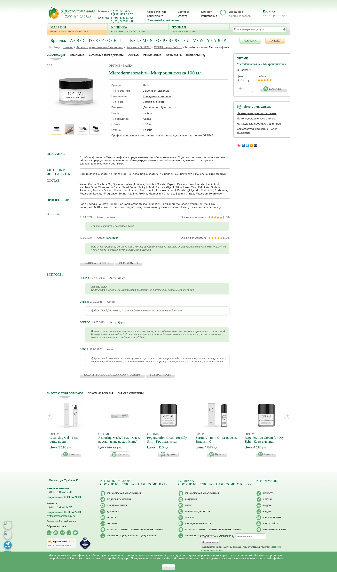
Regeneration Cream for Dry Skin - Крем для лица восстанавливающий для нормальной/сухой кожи (264, 443)
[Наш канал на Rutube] (69, 532)
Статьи (267, 499)
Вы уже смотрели (131, 393)
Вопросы (195, 55)
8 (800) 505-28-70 (122, 11)
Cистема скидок (117, 505)
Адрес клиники (156, 11)
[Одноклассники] (251, 144)
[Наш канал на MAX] (75, 532)
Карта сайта (270, 523)
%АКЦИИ (250, 40)
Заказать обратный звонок (163, 20)
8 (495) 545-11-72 (121, 17)
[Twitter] (247, 144)
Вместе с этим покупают (65, 393)
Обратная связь (57, 526)
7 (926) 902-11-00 (121, 21)
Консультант (155, 15)
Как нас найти (272, 517)
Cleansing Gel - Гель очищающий (64, 439)
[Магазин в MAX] (8, 535)
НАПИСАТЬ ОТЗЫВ (97, 263)
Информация (56, 55)
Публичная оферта (274, 529)
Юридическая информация (124, 493)
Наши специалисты (197, 511)
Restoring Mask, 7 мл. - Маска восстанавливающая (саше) (119, 439)
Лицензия (191, 499)
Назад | (57, 47)
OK (168, 566)
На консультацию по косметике (257, 113)
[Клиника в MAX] (8, 525)
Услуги (189, 517)
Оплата (182, 15)
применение (152, 55)
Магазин (69, 29)
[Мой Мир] (256, 144)
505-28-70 (59, 492)
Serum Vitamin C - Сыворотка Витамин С (217, 439)
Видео (267, 505)
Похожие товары (100, 393)
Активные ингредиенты (106, 55)
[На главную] (72, 12)
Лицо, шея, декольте (156, 90)
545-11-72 (59, 507)
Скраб (147, 118)
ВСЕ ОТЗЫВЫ (128, 263)
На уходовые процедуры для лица (259, 123)
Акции (267, 511)
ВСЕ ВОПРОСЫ (160, 374)
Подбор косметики (119, 499)
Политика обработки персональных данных (135, 529)
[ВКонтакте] (243, 144)
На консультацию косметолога (256, 118)
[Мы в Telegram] (62, 532)
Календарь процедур (198, 523)
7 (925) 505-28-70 (122, 14)
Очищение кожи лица (157, 96)
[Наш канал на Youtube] (55, 532)
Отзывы (174, 55)
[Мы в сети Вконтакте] (49, 532)
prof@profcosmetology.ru (61, 516)
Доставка (183, 11)
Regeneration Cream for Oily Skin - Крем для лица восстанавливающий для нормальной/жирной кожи (167, 443)
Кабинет (206, 11)
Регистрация (209, 15)
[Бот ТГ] (8, 545)
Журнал (184, 29)
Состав (133, 55)
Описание (77, 55)
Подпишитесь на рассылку (218, 536)
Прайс (188, 505)
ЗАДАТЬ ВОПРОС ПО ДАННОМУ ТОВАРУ (112, 374)
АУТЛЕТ (275, 40)
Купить (73, 454)
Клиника (128, 29)
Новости (268, 493)
